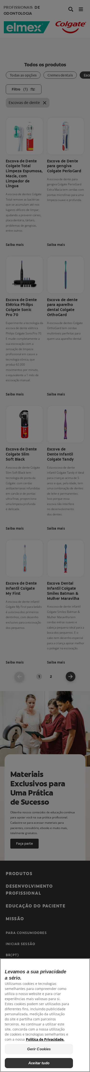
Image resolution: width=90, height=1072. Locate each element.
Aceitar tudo (38, 1063)
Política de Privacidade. (45, 1039)
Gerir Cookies (39, 1049)
